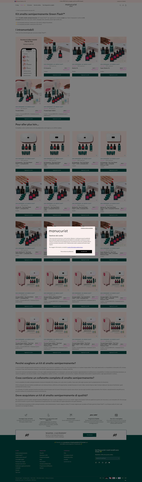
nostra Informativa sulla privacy (75, 247)
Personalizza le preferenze (67, 251)
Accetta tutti (84, 251)
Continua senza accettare (87, 228)
